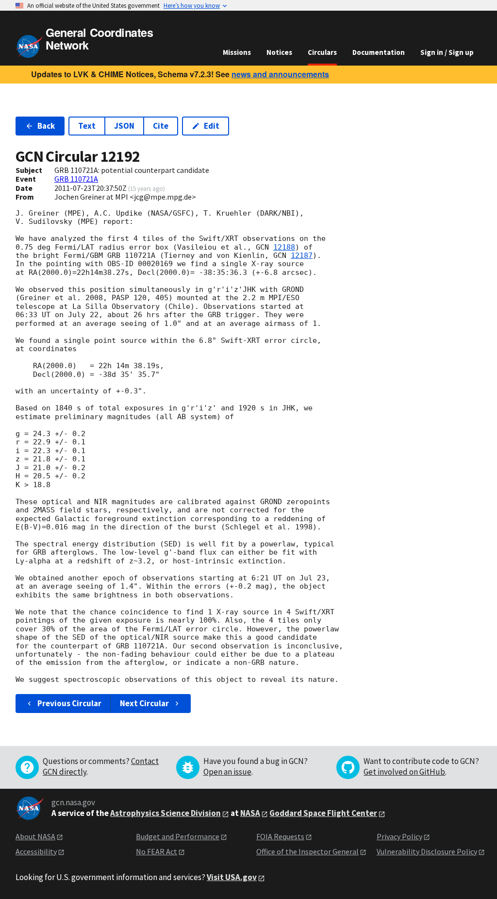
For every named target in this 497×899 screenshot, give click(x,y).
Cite (160, 125)
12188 (284, 247)
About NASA (35, 836)
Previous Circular (69, 703)
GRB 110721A (76, 179)
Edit (211, 125)
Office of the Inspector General (307, 851)
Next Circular (144, 703)
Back (46, 125)
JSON (124, 125)
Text (87, 125)
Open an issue (227, 771)
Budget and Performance (177, 836)
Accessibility (36, 851)
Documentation (378, 52)
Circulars (322, 52)
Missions (237, 52)
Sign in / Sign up (447, 52)
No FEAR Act (156, 851)
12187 (302, 255)
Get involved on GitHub (404, 771)
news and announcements (280, 74)
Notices (279, 52)
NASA (250, 813)
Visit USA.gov (232, 877)
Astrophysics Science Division (165, 813)
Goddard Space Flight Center (323, 813)
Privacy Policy (399, 836)
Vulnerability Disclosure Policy (427, 851)
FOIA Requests (280, 836)
